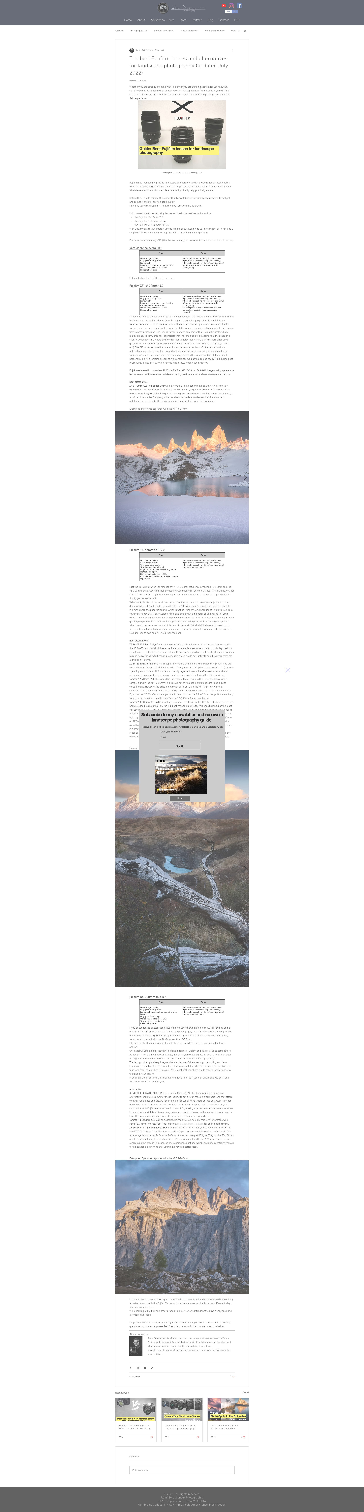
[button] (287, 670)
